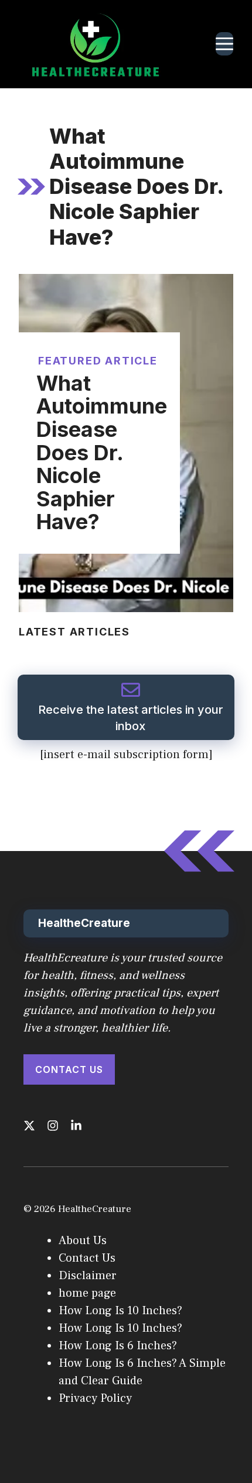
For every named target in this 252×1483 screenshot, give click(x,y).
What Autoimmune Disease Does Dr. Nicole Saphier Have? (101, 452)
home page (87, 1293)
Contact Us (69, 1069)
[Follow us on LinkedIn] (76, 1125)
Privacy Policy (95, 1398)
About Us (83, 1240)
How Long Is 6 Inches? (118, 1345)
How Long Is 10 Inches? (120, 1310)
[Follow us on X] (29, 1125)
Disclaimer (88, 1275)
